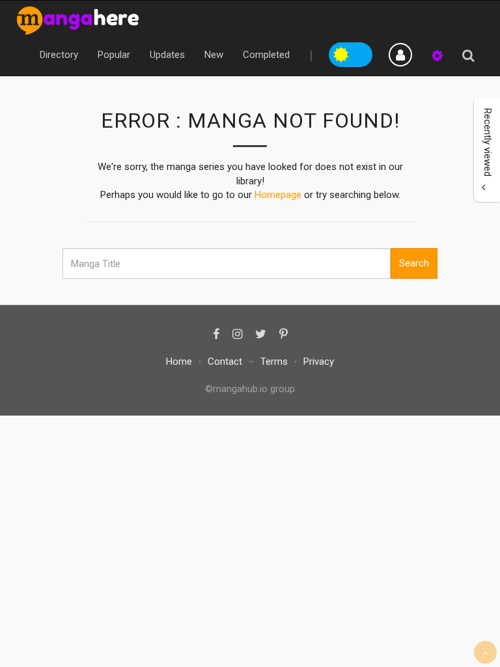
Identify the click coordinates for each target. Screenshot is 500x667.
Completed (266, 55)
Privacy (318, 361)
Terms (274, 361)
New (213, 55)
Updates (167, 55)
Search (414, 263)
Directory (59, 55)
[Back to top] (485, 652)
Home (179, 361)
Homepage (278, 195)
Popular (114, 55)
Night (362, 53)
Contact (225, 361)
